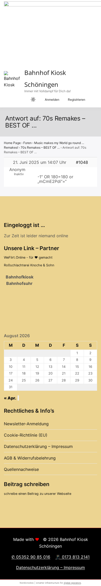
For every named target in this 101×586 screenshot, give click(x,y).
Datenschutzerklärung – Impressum (38, 446)
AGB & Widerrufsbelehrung (30, 458)
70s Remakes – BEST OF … (40, 147)
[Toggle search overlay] (13, 99)
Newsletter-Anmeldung (26, 423)
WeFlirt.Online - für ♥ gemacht (28, 257)
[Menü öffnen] (93, 99)
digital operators (72, 582)
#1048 (82, 162)
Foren (27, 143)
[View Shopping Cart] (23, 99)
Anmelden (52, 99)
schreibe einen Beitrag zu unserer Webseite (37, 494)
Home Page (12, 143)
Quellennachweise (21, 469)
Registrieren (76, 99)
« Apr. (10, 398)
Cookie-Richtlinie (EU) (25, 435)
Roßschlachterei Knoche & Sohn (29, 265)
